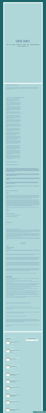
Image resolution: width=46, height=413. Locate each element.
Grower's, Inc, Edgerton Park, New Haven (15, 351)
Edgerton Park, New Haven (13, 367)
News (28, 44)
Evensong (24, 182)
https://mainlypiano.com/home (11, 213)
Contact (19, 46)
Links (27, 46)
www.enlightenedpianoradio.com (23, 243)
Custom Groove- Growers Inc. (15, 357)
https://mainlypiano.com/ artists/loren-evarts (12, 216)
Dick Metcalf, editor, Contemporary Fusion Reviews (11, 164)
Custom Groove (19, 44)
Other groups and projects (34, 44)
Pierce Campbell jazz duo (14, 373)
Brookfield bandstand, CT (13, 402)
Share (11, 345)
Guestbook (23, 46)
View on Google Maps (12, 346)
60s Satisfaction (12, 379)
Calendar (24, 44)
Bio (10, 44)
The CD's (13, 44)
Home (8, 44)
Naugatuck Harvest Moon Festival (14, 388)
